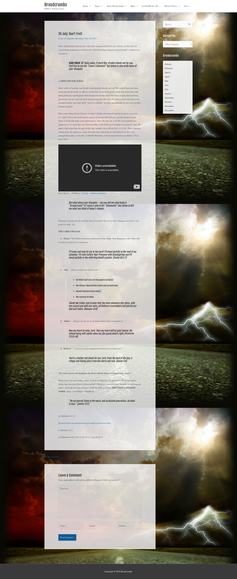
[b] (112, 280)
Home (85, 6)
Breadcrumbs (55, 4)
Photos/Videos (171, 6)
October (168, 101)
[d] (103, 384)
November (169, 106)
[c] (100, 291)
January (168, 64)
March (167, 72)
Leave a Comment (66, 38)
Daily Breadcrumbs (115, 6)
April (167, 76)
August (168, 93)
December (169, 110)
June (167, 85)
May (167, 80)
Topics (97, 6)
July (166, 89)
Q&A (133, 6)
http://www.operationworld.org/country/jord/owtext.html (86, 423)
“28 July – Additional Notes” (93, 193)
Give (186, 6)
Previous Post (52, 456)
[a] (73, 224)
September (169, 97)
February (169, 68)
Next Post (149, 456)
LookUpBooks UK (150, 6)
